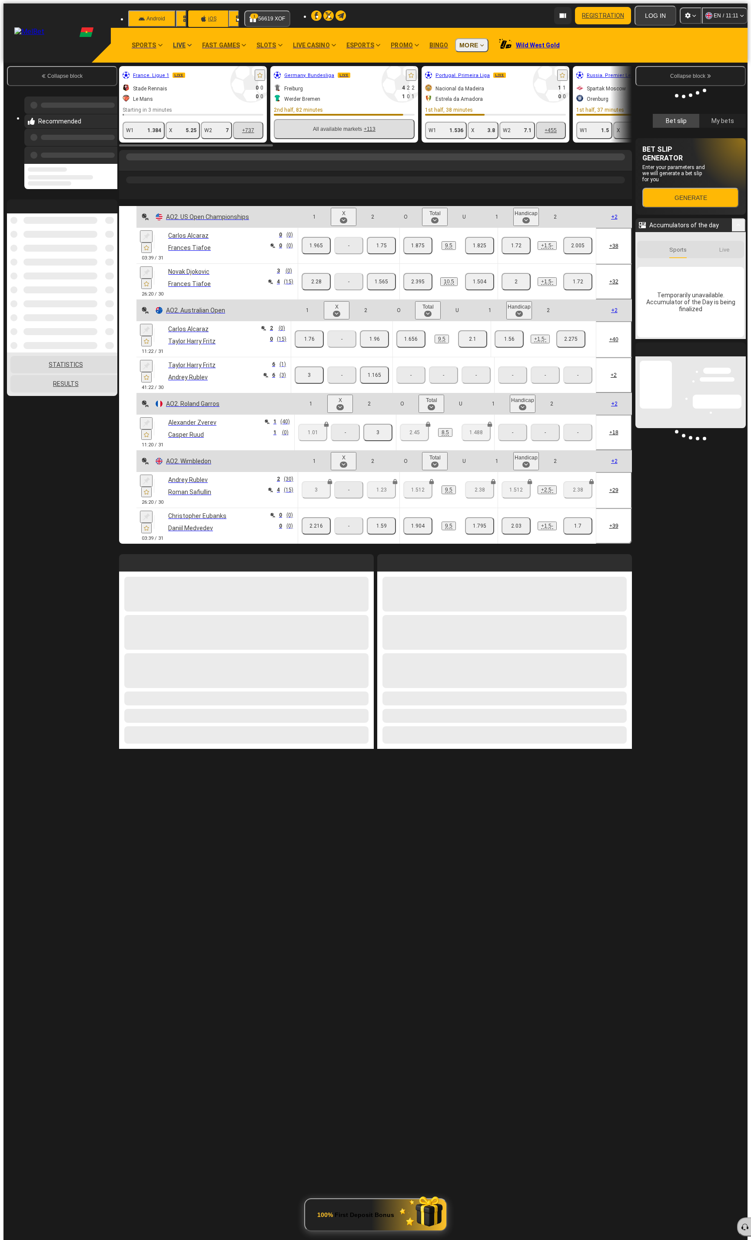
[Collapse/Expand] (738, 225)
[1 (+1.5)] (516, 245)
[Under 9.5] (479, 245)
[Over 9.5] (417, 245)
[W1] (316, 245)
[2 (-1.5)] (577, 245)
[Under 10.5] (479, 281)
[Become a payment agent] (563, 15)
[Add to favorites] (260, 75)
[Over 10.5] (417, 281)
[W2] (381, 245)
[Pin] (146, 236)
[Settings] (690, 15)
